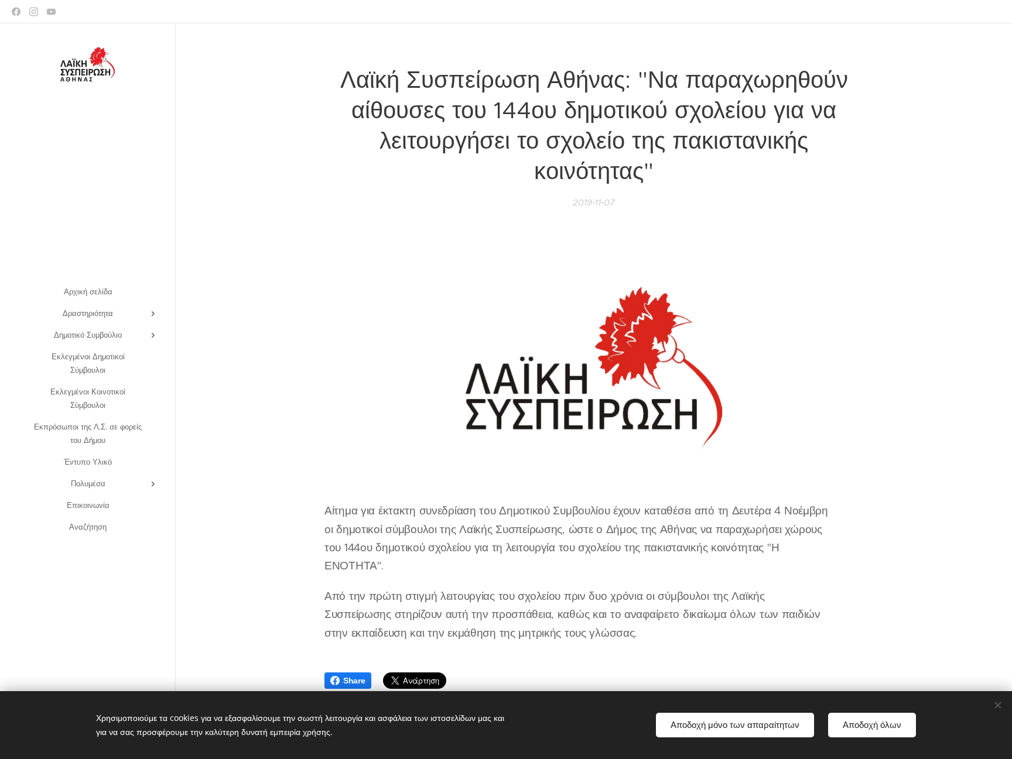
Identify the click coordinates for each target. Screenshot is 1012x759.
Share (354, 680)
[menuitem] (88, 291)
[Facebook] (16, 12)
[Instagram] (33, 12)
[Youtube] (51, 12)
